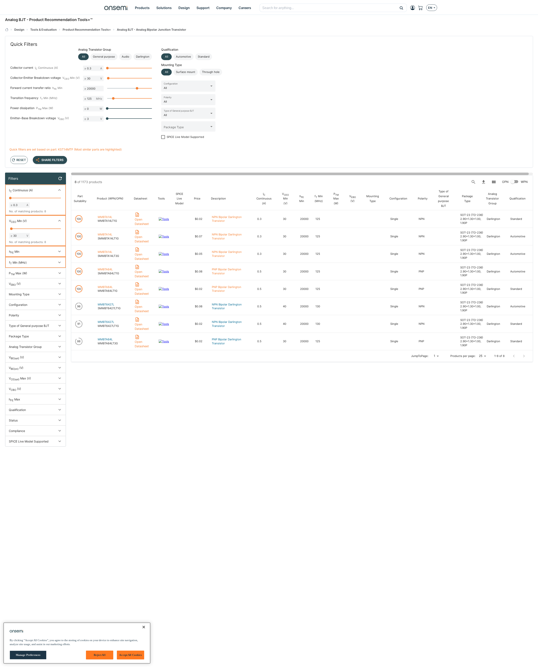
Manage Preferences (28, 654)
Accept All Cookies (130, 654)
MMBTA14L (105, 217)
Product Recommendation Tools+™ (60, 19)
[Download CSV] (484, 182)
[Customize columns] (494, 182)
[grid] (304, 269)
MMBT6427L (106, 304)
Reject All (99, 654)
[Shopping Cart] (422, 8)
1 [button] (434, 356)
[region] (76, 643)
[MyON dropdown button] (413, 8)
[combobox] (328, 8)
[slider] (107, 68)
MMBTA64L (105, 269)
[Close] (143, 627)
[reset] (60, 178)
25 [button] (481, 356)
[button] (401, 8)
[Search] (473, 182)
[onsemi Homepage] (116, 8)
